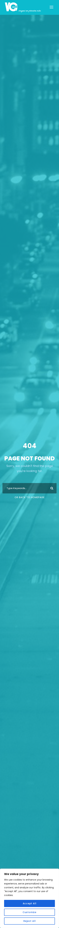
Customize (29, 912)
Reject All (29, 921)
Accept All (29, 903)
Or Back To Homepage (30, 497)
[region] (29, 898)
